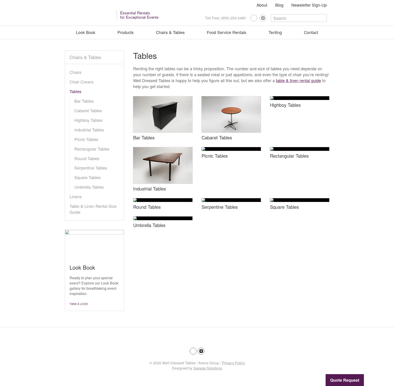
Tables (75, 91)
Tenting (275, 32)
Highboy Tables (285, 105)
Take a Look (79, 304)
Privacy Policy (233, 362)
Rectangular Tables (289, 155)
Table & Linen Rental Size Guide (93, 209)
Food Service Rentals (226, 32)
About (262, 5)
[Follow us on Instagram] (262, 18)
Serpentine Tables (220, 206)
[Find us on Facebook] (253, 18)
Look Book (85, 32)
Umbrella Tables (149, 225)
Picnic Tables (215, 155)
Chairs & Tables (170, 32)
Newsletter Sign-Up (309, 5)
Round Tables (147, 206)
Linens (76, 196)
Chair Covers (81, 82)
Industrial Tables (149, 188)
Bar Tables (144, 137)
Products (125, 32)
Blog (279, 5)
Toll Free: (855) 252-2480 (225, 18)
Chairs (75, 72)
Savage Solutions (207, 368)
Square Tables (284, 206)
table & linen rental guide (298, 80)
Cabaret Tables (217, 137)
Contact (311, 32)
